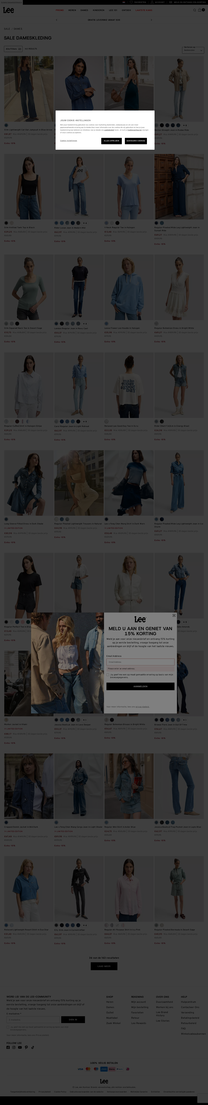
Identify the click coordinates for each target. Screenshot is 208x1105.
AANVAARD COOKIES (136, 141)
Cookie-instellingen (68, 141)
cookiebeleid (109, 130)
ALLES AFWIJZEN (111, 141)
